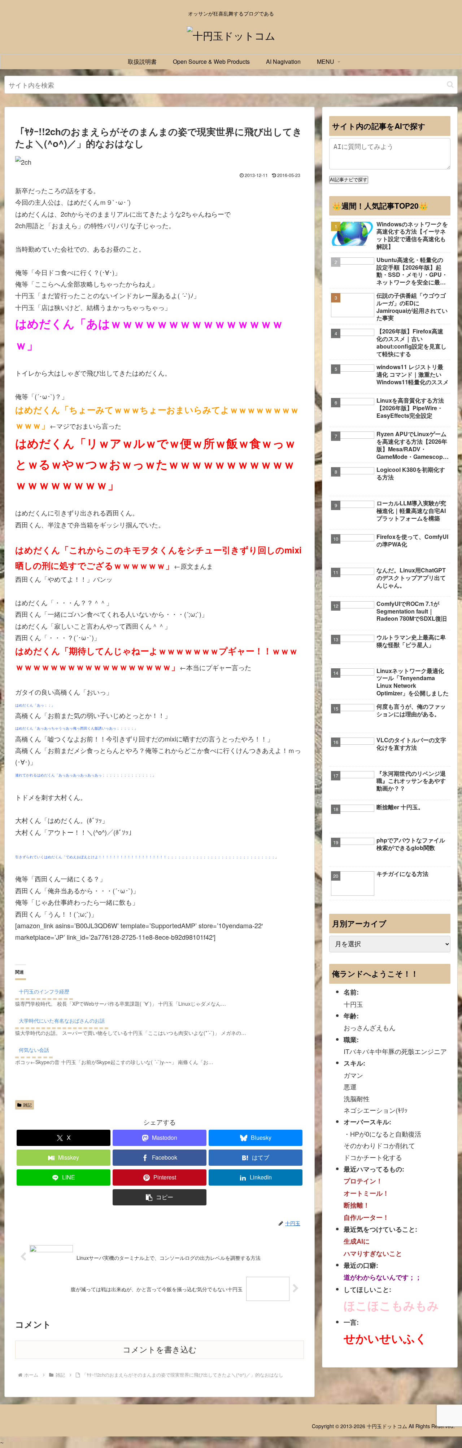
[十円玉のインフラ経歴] (163, 995)
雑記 (27, 1105)
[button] (450, 84)
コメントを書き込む (160, 1349)
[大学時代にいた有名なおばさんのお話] (163, 1025)
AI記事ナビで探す (348, 179)
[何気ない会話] (163, 1054)
